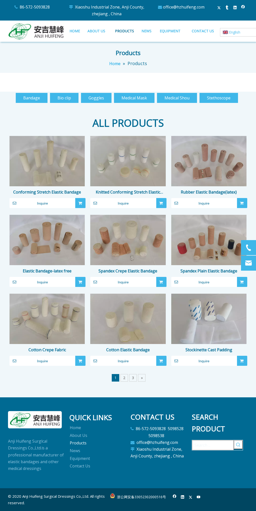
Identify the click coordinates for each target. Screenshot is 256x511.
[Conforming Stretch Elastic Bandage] (47, 163)
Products (78, 443)
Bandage (31, 98)
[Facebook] (243, 8)
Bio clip (64, 98)
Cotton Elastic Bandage (128, 350)
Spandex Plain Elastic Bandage (208, 271)
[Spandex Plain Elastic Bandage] (208, 242)
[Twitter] (219, 8)
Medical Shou (177, 98)
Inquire (42, 203)
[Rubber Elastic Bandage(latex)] (208, 163)
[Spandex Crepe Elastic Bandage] (128, 242)
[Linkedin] (235, 8)
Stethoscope (218, 98)
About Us (78, 435)
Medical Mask (134, 98)
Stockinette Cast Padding (209, 350)
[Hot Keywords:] (238, 444)
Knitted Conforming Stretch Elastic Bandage (128, 192)
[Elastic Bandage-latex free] (47, 242)
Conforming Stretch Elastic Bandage (47, 192)
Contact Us (80, 466)
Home (75, 427)
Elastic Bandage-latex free (47, 271)
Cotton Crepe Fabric (47, 350)
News (75, 450)
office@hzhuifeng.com (157, 442)
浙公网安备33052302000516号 (141, 496)
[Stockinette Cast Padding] (208, 321)
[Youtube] (199, 497)
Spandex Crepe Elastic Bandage (127, 271)
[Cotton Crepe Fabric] (47, 321)
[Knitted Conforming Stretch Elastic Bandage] (128, 163)
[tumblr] (227, 8)
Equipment (80, 458)
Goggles (96, 98)
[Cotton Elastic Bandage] (128, 321)
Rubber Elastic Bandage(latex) (209, 192)
